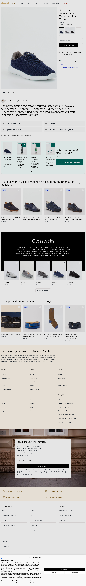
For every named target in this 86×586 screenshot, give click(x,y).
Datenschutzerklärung (28, 583)
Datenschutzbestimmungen (35, 557)
